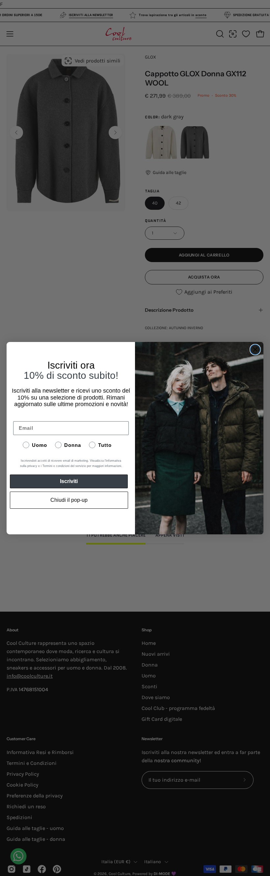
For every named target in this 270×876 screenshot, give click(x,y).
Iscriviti (69, 481)
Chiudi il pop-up (69, 500)
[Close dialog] (255, 349)
